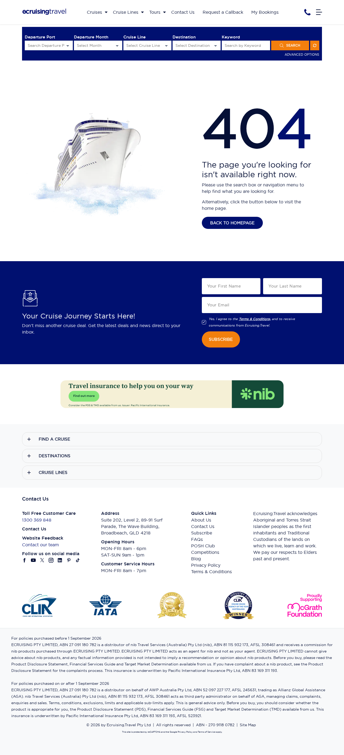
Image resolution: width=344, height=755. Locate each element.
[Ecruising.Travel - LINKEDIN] (60, 560)
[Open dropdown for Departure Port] (67, 45)
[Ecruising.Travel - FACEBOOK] (24, 560)
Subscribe (201, 533)
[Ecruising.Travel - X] (42, 560)
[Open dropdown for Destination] (215, 45)
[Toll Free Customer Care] (307, 12)
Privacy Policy (205, 565)
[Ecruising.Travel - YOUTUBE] (33, 560)
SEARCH (293, 45)
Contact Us (202, 526)
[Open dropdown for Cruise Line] (166, 45)
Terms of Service (206, 732)
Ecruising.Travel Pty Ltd (129, 724)
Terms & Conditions (211, 571)
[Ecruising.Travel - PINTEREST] (68, 560)
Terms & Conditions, (255, 319)
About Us (201, 520)
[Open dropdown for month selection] (117, 45)
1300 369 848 (36, 520)
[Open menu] (319, 12)
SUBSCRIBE (221, 339)
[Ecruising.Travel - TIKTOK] (77, 560)
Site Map (248, 724)
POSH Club (203, 545)
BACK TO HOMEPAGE (232, 222)
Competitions (205, 552)
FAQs (197, 539)
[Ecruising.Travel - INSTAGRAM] (51, 560)
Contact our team (40, 544)
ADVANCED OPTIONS (302, 54)
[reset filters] (314, 45)
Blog (196, 558)
